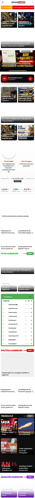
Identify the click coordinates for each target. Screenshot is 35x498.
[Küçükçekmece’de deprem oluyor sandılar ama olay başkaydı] (26, 240)
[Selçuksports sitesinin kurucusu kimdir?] (9, 224)
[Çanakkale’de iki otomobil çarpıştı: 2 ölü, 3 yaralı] (26, 224)
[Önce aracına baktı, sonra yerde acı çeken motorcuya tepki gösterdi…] (9, 240)
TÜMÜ (17, 181)
